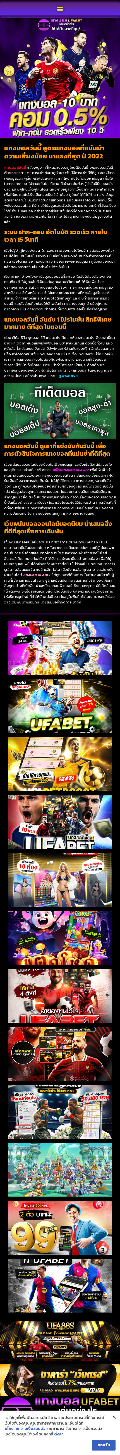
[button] (60, 8)
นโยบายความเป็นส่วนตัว (25, 1429)
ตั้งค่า (59, 1434)
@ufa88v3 (68, 376)
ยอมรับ (103, 1445)
